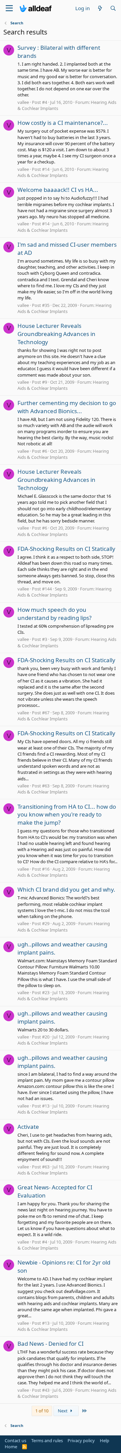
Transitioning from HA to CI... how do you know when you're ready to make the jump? (66, 815)
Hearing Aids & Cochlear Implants (63, 172)
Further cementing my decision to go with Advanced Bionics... (66, 407)
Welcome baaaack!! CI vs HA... (57, 190)
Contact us (15, 1440)
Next (63, 1411)
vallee (23, 102)
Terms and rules (47, 1440)
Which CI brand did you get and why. (66, 889)
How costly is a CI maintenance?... (62, 123)
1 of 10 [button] (41, 1411)
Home (11, 1447)
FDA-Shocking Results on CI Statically (66, 549)
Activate (28, 1127)
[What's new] (99, 8)
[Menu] (9, 8)
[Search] (113, 8)
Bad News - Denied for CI (50, 1343)
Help (104, 1440)
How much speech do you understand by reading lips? (54, 614)
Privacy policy (81, 1440)
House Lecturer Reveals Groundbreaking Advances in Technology (56, 334)
